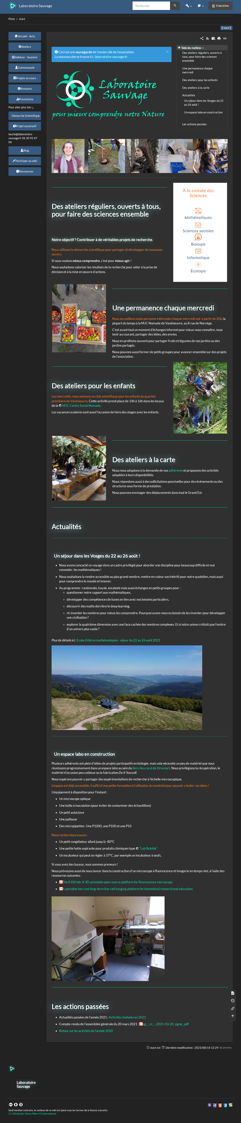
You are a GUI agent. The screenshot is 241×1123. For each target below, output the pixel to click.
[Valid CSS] (225, 1104)
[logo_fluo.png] (108, 95)
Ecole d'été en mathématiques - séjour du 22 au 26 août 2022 (118, 640)
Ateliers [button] (26, 46)
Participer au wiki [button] (26, 160)
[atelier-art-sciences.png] (79, 468)
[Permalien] (225, 38)
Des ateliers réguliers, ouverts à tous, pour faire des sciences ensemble (202, 56)
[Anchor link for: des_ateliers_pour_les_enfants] (138, 385)
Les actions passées (194, 124)
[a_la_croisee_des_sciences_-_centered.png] (200, 232)
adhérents (176, 470)
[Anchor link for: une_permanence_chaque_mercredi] (217, 307)
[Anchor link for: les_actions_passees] (112, 1005)
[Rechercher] (175, 6)
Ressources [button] (26, 171)
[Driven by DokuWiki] (231, 1104)
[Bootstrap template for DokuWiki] (209, 1104)
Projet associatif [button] (26, 126)
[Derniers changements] (207, 38)
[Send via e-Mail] (213, 38)
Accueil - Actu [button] (26, 36)
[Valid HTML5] (220, 1104)
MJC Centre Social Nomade (81, 405)
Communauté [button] (26, 67)
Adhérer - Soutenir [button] (26, 57)
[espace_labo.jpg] (108, 938)
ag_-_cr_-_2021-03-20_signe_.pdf (166, 1024)
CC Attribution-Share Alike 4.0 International (32, 1113)
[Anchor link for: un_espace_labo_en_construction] (117, 753)
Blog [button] (26, 150)
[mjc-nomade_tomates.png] (79, 318)
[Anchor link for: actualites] (84, 526)
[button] (188, 5)
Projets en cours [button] (26, 78)
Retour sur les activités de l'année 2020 (86, 1031)
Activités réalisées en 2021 (127, 1017)
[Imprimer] (219, 38)
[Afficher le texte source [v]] (233, 993)
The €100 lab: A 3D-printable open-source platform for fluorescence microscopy (118, 882)
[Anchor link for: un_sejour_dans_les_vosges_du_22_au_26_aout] (142, 555)
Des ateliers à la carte (195, 87)
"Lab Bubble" (148, 848)
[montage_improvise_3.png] (140, 156)
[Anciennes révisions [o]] (233, 1000)
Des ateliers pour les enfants (200, 80)
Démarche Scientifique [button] (26, 115)
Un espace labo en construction (203, 112)
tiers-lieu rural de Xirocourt (151, 768)
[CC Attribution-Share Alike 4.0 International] (15, 1104)
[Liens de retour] (233, 1008)
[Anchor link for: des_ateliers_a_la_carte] (178, 459)
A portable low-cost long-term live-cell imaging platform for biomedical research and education (128, 889)
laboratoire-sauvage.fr (111, 57)
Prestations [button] (26, 99)
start (22, 18)
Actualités (188, 95)
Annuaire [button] (26, 88)
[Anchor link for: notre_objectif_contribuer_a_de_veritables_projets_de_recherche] (154, 239)
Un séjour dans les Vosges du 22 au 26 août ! (203, 102)
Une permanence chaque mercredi (197, 70)
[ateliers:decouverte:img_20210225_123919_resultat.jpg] (200, 397)
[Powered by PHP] (215, 1104)
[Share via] (202, 38)
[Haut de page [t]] (233, 1016)
